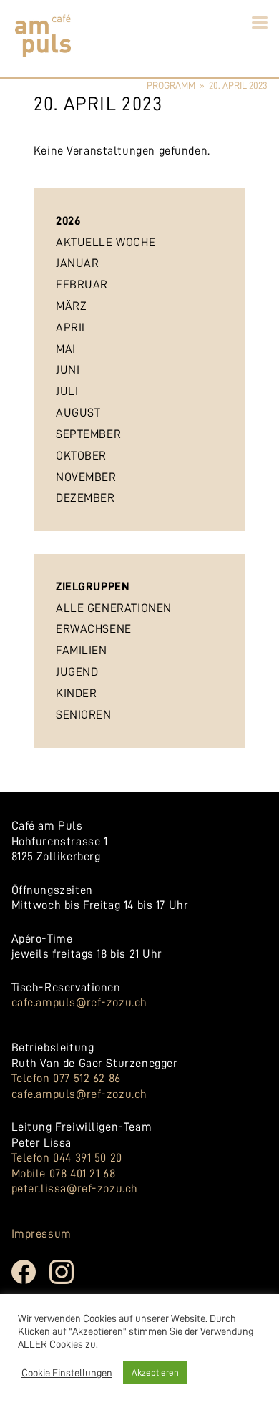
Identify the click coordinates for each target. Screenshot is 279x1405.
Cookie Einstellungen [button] (66, 1373)
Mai (66, 349)
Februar (82, 284)
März (71, 306)
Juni (67, 370)
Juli (67, 391)
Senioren (84, 715)
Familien (81, 650)
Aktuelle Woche (105, 242)
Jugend (77, 672)
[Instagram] (68, 1281)
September (88, 434)
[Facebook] (30, 1281)
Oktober (81, 455)
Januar (77, 263)
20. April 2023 (238, 85)
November (86, 477)
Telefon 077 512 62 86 (66, 1078)
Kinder (76, 693)
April (72, 327)
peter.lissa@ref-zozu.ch (74, 1188)
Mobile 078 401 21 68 (63, 1173)
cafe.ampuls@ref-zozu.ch (79, 1002)
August (78, 413)
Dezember (85, 498)
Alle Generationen (114, 608)
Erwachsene (94, 629)
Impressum (41, 1233)
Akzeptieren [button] (155, 1372)
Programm (171, 85)
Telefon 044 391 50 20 (66, 1158)
